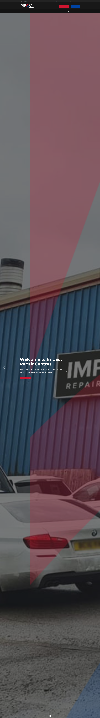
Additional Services (59, 11)
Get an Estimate (75, 6)
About (22, 11)
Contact (77, 11)
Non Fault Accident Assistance (40, 362)
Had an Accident (64, 6)
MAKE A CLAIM (24, 378)
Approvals (70, 11)
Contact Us (25, 1)
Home (21, 1)
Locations (29, 11)
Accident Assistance (47, 11)
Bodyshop (36, 11)
